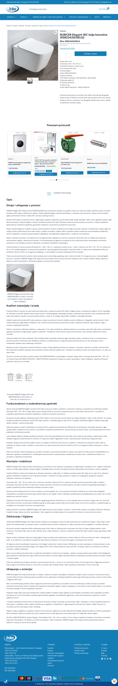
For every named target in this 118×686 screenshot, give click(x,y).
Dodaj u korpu (90, 53)
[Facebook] (102, 659)
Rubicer (65, 45)
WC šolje (27, 26)
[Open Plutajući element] (5, 681)
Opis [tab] (49, 193)
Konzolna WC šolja (37, 26)
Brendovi (107, 17)
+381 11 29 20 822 (11, 661)
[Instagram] (105, 659)
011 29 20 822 (94, 2)
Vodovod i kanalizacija (78, 17)
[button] (55, 32)
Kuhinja (23, 17)
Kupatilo (10, 17)
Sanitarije (21, 26)
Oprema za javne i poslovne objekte (48, 17)
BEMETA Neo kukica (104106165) (97, 163)
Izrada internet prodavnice (73, 684)
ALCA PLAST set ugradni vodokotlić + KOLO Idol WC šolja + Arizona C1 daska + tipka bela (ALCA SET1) (46, 162)
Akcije (97, 17)
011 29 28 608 (33, 2)
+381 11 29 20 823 (11, 663)
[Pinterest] (110, 659)
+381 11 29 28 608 (11, 651)
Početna (8, 26)
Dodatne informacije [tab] (62, 193)
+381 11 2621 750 (10, 653)
